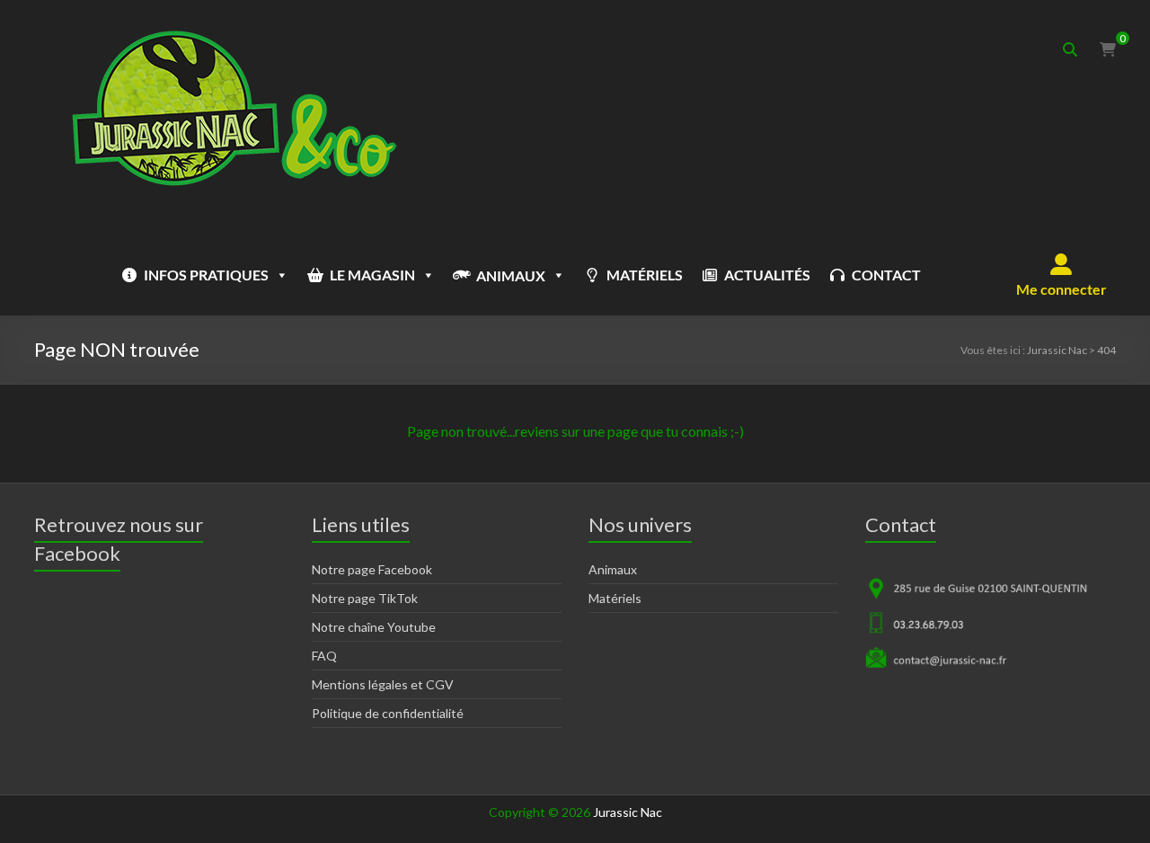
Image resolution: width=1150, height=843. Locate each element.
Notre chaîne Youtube (374, 626)
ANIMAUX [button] (510, 275)
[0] (1108, 49)
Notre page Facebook (372, 569)
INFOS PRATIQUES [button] (206, 274)
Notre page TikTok (365, 598)
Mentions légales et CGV (383, 684)
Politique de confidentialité (388, 713)
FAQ (324, 655)
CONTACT (886, 274)
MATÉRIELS (644, 274)
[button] (1061, 275)
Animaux (612, 569)
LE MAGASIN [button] (372, 274)
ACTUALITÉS (767, 274)
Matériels (614, 598)
